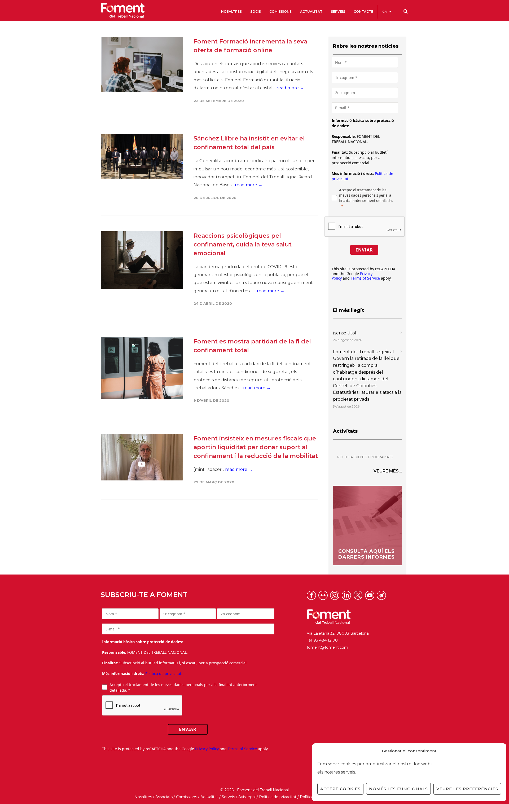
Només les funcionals (398, 788)
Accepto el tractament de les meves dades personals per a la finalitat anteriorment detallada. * (183, 687)
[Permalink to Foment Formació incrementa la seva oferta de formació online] (142, 64)
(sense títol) (345, 332)
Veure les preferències (467, 788)
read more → (290, 87)
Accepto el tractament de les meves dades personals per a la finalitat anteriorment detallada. (366, 195)
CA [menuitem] (384, 12)
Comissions (186, 796)
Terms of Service (365, 278)
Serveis (228, 796)
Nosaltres (143, 796)
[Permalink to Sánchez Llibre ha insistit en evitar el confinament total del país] (142, 156)
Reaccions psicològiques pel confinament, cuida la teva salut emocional (243, 244)
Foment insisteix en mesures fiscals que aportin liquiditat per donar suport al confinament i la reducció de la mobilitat (256, 447)
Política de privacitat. (163, 673)
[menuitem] (386, 11)
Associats (164, 796)
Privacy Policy (207, 748)
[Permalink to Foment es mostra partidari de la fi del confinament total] (142, 368)
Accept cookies (340, 788)
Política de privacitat (277, 796)
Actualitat (209, 796)
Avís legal (247, 796)
